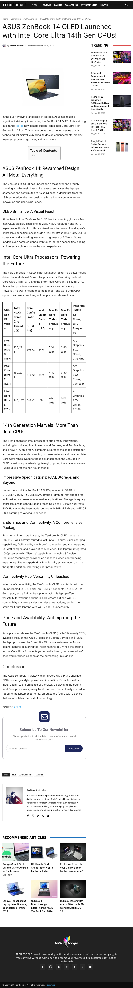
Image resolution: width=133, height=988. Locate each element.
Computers (16, 18)
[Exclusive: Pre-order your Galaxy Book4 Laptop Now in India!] (73, 852)
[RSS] (74, 967)
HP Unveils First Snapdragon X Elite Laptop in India (42, 868)
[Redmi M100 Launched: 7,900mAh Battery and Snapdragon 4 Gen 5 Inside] (122, 101)
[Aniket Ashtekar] (4, 45)
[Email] (58, 54)
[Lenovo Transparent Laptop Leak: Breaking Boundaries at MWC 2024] (15, 889)
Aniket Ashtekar (17, 45)
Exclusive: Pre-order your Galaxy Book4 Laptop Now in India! (71, 868)
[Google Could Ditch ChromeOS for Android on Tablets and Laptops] (15, 852)
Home (5, 18)
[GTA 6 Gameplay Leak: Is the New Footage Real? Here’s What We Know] (122, 125)
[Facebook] (26, 54)
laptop (20, 125)
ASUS (17, 707)
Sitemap (51, 984)
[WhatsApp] (50, 54)
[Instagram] (33, 815)
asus (14, 774)
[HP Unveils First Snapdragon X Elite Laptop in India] (44, 852)
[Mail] (58, 967)
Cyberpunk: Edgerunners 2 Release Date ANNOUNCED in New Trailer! (100, 79)
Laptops (39, 774)
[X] (34, 54)
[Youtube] (48, 815)
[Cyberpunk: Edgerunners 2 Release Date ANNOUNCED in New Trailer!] (122, 78)
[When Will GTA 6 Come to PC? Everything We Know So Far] (122, 57)
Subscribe (74, 748)
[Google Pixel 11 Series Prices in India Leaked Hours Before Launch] (122, 146)
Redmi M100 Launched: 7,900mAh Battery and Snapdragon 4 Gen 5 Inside (100, 103)
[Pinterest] (42, 54)
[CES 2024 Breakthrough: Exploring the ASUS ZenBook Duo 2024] (44, 889)
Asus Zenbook (25, 774)
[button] (126, 5)
